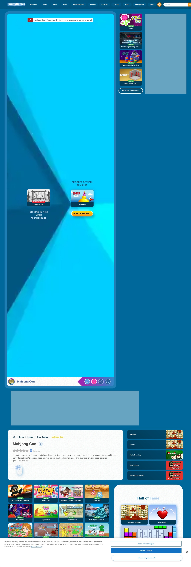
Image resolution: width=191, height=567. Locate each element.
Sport (127, 4)
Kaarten (104, 4)
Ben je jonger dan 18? (147, 558)
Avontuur (33, 4)
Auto (45, 4)
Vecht (55, 4)
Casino (116, 4)
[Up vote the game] (87, 381)
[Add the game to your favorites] (41, 444)
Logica (30, 437)
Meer (152, 4)
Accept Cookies (146, 550)
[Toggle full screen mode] (108, 381)
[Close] (187, 552)
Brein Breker (42, 437)
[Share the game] (101, 381)
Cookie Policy (36, 547)
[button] (159, 4)
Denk (65, 4)
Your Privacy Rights (146, 544)
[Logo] (16, 4)
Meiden (93, 4)
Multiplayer (139, 4)
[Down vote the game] (94, 381)
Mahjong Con (57, 437)
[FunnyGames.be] (14, 437)
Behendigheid (78, 4)
